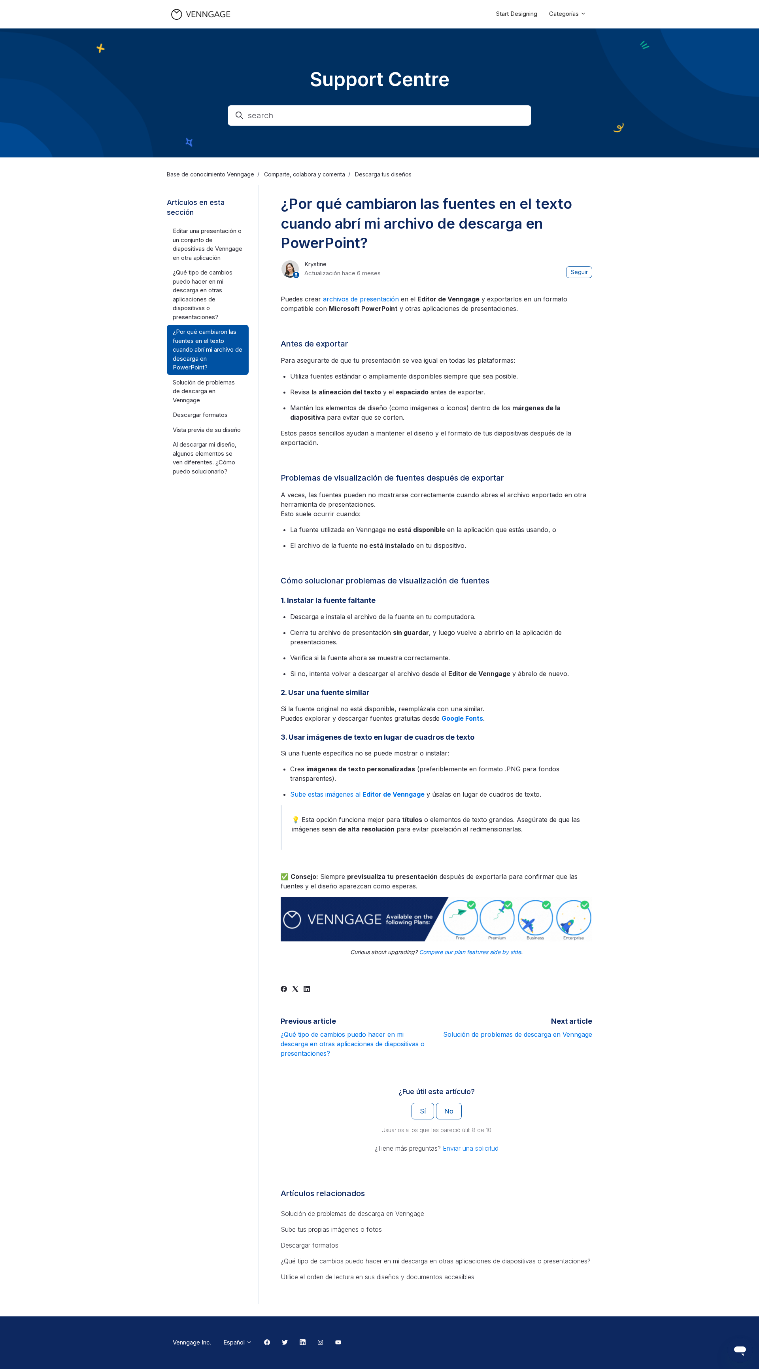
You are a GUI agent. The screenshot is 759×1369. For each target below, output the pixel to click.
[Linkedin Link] (303, 1342)
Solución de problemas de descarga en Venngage (517, 1034)
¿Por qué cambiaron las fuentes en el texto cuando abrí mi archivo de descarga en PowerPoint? (207, 349)
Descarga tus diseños (383, 174)
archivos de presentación (361, 299)
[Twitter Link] (285, 1342)
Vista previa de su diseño (207, 430)
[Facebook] (284, 990)
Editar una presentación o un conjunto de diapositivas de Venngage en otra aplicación (207, 244)
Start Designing (516, 13)
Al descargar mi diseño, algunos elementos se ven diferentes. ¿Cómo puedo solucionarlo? (204, 458)
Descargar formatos (309, 1245)
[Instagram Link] (320, 1342)
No (448, 1111)
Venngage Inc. (192, 1342)
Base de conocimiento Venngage (210, 174)
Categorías (564, 13)
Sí (423, 1111)
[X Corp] (295, 990)
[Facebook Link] (267, 1342)
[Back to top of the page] (15, 1353)
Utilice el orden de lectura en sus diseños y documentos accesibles (377, 1277)
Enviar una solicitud (470, 1148)
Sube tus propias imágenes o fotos (331, 1229)
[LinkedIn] (307, 990)
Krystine (315, 264)
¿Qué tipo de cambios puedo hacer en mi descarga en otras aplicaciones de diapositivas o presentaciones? (353, 1043)
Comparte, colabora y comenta (304, 174)
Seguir (579, 272)
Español (234, 1342)
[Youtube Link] (338, 1342)
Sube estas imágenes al (357, 794)
